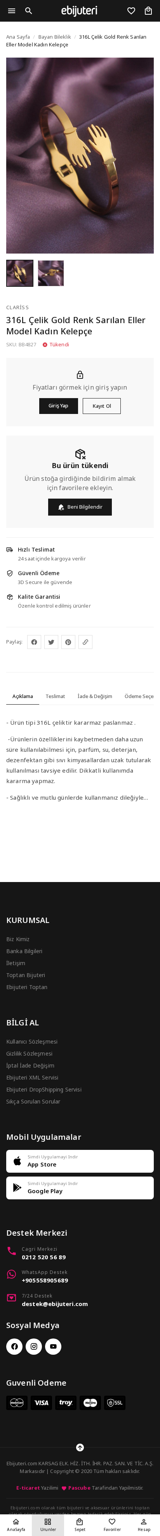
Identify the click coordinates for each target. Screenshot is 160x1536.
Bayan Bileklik (54, 36)
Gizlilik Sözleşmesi (29, 1053)
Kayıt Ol (101, 405)
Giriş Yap (58, 405)
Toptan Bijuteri (25, 975)
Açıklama (22, 696)
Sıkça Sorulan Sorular (33, 1101)
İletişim (15, 963)
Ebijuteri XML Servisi (32, 1077)
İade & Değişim (95, 696)
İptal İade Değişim (30, 1065)
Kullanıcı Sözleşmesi (31, 1041)
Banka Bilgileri (24, 951)
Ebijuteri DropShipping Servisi (44, 1089)
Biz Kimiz (18, 939)
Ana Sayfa (18, 36)
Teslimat (55, 696)
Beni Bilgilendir (85, 506)
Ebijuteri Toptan (27, 987)
